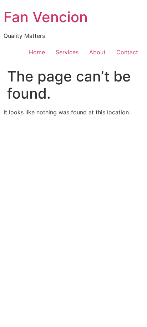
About (97, 52)
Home (37, 52)
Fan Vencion (46, 17)
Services (67, 52)
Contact (127, 52)
